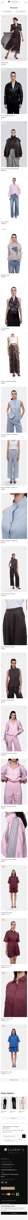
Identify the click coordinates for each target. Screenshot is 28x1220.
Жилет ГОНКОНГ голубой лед (9, 540)
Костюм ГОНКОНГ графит (8, 594)
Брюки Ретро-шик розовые (8, 806)
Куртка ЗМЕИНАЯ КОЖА (7, 115)
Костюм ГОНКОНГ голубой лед (9, 434)
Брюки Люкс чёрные (13, 1111)
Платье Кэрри (5, 62)
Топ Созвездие (5, 328)
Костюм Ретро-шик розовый (9, 753)
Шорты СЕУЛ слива (6, 965)
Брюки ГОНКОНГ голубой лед (9, 487)
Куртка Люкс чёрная (4, 1111)
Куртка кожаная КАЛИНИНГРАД (10, 169)
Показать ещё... (14, 1080)
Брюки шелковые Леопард (8, 381)
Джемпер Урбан (5, 275)
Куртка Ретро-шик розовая (8, 859)
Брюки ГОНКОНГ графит (8, 647)
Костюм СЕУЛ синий (6, 1072)
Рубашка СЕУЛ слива (7, 1019)
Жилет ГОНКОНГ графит (8, 700)
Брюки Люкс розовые (22, 1111)
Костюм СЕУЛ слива (6, 912)
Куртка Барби (5, 222)
